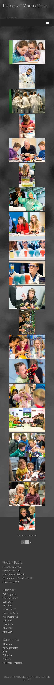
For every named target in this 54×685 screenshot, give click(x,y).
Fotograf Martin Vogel (26, 5)
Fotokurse (7, 655)
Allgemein (7, 644)
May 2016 (7, 628)
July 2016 (7, 620)
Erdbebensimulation (12, 567)
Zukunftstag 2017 (11, 582)
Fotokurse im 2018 (11, 571)
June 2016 (8, 624)
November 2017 (10, 598)
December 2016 (10, 613)
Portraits (6, 659)
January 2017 (9, 609)
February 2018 (10, 594)
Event (5, 651)
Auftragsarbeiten (10, 648)
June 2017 (7, 602)
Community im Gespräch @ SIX (18, 578)
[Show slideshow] (27, 535)
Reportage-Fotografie (12, 663)
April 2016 (8, 632)
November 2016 (10, 617)
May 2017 (7, 605)
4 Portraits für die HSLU (14, 574)
